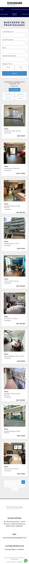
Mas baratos (8, 94)
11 (23, 485)
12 (13, 489)
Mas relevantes (14, 89)
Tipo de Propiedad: (7, 39)
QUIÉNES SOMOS (14, 14)
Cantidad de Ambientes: (9, 55)
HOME (2, 9)
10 (20, 485)
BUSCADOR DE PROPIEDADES (20, 9)
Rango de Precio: (7, 64)
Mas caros (21, 94)
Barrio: (4, 47)
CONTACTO (25, 14)
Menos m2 (8, 98)
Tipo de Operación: (7, 31)
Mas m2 (20, 98)
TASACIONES (4, 14)
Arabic (20, 561)
